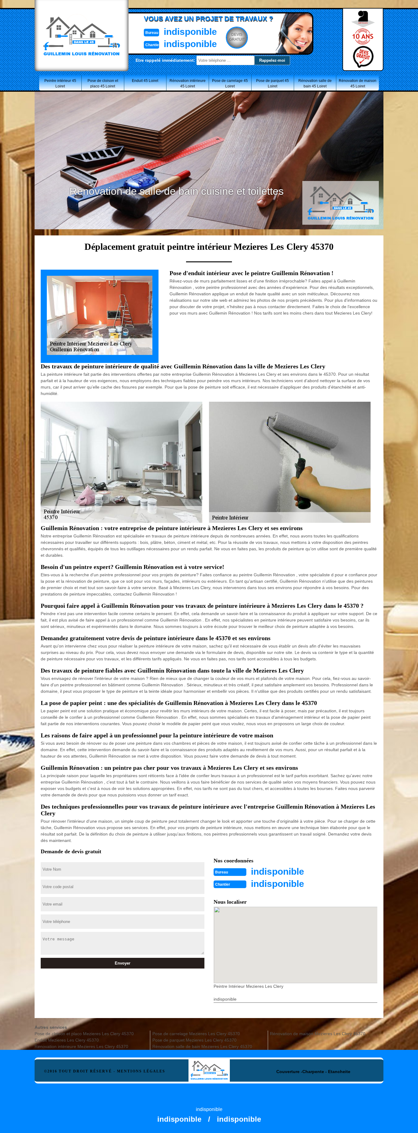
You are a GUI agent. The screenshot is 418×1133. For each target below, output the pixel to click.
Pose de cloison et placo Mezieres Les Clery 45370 (84, 1033)
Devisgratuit (237, 37)
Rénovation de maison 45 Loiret (357, 83)
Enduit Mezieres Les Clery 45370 (67, 1040)
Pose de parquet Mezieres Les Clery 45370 (194, 1040)
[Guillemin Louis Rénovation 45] (209, 1064)
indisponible (190, 32)
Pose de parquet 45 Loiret (272, 83)
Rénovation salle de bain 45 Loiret (315, 83)
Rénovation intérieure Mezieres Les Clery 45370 (81, 1046)
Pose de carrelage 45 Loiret (230, 83)
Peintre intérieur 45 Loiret (60, 83)
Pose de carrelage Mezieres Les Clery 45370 (196, 1033)
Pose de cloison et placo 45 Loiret (103, 83)
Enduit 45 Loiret (145, 81)
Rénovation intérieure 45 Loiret (188, 83)
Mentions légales (141, 1071)
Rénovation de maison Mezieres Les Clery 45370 (317, 1033)
